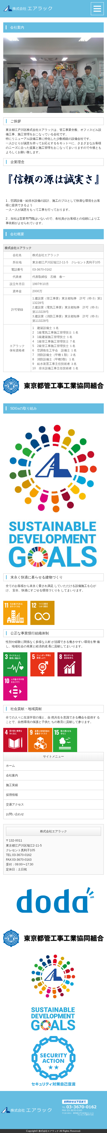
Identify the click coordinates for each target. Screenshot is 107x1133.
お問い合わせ (15, 814)
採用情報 (12, 795)
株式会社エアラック (49, 1131)
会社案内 (12, 775)
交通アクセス (15, 804)
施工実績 (12, 785)
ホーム (10, 765)
